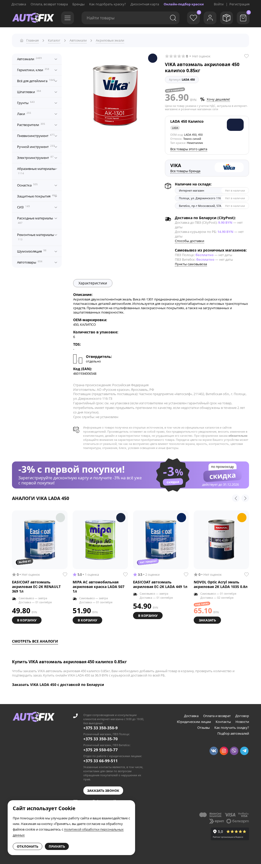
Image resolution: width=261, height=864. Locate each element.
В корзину (26, 620)
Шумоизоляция (31, 251)
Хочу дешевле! (218, 99)
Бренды (78, 4)
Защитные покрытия (37, 195)
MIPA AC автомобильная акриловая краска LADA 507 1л (98, 587)
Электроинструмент (35, 157)
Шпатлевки (29, 91)
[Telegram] (244, 751)
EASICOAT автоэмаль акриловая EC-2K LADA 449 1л (160, 584)
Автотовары (29, 262)
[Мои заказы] (226, 17)
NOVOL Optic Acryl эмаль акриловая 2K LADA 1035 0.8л (220, 584)
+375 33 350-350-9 (100, 727)
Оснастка (27, 184)
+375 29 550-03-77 (100, 749)
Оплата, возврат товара (49, 4)
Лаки (24, 113)
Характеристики (93, 283)
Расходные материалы (35, 220)
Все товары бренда (185, 171)
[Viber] (234, 751)
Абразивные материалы (36, 170)
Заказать (207, 620)
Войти (219, 4)
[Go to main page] (33, 18)
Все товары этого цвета (188, 149)
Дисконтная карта (144, 4)
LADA (175, 128)
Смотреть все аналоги (35, 641)
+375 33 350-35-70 (100, 738)
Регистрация (239, 4)
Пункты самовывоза (191, 264)
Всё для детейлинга (36, 80)
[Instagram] (224, 751)
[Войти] (210, 17)
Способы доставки (189, 241)
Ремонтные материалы (35, 236)
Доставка (18, 4)
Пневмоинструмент (36, 135)
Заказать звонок (103, 790)
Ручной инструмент (36, 146)
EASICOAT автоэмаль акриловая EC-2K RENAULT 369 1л (36, 587)
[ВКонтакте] (214, 751)
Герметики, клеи (33, 69)
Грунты (26, 102)
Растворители (31, 124)
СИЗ (23, 206)
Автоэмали (29, 58)
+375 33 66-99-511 (100, 760)
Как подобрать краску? (107, 4)
